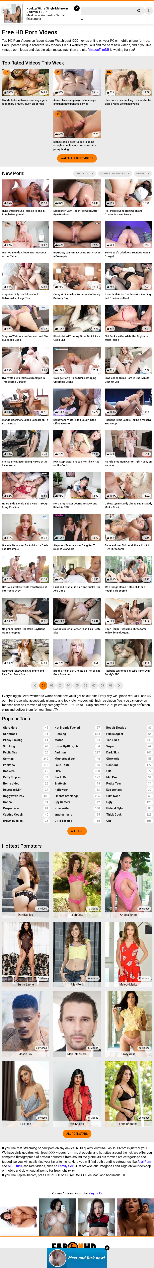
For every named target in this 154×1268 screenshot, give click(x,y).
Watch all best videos (77, 158)
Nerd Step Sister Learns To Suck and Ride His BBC (75, 505)
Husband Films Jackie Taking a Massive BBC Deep (128, 421)
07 (93, 685)
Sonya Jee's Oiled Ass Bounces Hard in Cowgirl (128, 254)
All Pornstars (77, 1133)
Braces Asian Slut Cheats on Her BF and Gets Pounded (76, 672)
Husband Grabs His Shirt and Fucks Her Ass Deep (76, 589)
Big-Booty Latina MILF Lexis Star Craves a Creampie (76, 254)
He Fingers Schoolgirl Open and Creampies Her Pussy (124, 212)
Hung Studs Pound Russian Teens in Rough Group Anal (23, 212)
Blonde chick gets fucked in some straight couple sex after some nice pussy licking (74, 145)
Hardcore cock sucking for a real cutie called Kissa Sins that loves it (128, 102)
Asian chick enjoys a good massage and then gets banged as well (74, 102)
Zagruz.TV (95, 1193)
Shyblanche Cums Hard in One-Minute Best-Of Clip (127, 379)
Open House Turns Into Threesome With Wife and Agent (126, 630)
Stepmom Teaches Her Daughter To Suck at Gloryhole (74, 547)
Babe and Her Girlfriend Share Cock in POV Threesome (127, 547)
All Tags (77, 831)
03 (60, 685)
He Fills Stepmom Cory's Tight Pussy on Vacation (128, 463)
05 (77, 685)
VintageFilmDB (98, 50)
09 (110, 685)
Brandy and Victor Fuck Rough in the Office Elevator (74, 421)
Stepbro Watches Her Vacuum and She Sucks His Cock (25, 338)
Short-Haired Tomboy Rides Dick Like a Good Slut (76, 338)
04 (68, 685)
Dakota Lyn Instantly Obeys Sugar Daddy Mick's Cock (128, 505)
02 (51, 685)
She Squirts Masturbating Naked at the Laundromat (25, 463)
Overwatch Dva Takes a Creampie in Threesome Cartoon (23, 379)
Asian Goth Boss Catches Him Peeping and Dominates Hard (128, 296)
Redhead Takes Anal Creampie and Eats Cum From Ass (23, 672)
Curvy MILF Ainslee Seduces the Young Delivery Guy (76, 296)
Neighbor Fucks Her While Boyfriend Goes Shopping (23, 630)
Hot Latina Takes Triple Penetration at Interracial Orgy (24, 589)
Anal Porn (144, 1162)
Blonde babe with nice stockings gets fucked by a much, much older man (24, 102)
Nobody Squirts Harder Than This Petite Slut (77, 630)
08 (102, 685)
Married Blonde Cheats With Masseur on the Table (24, 254)
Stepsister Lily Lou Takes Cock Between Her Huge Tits (20, 296)
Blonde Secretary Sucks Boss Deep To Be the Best (25, 421)
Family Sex (66, 1166)
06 (85, 685)
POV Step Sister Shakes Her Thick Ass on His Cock (76, 463)
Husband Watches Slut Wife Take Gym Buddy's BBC (127, 672)
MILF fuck (15, 1166)
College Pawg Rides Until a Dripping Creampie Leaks (74, 379)
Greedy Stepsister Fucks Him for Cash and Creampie (25, 547)
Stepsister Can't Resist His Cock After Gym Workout (75, 212)
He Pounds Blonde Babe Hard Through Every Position (25, 505)
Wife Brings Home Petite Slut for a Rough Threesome (125, 589)
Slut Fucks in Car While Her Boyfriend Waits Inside (127, 338)
